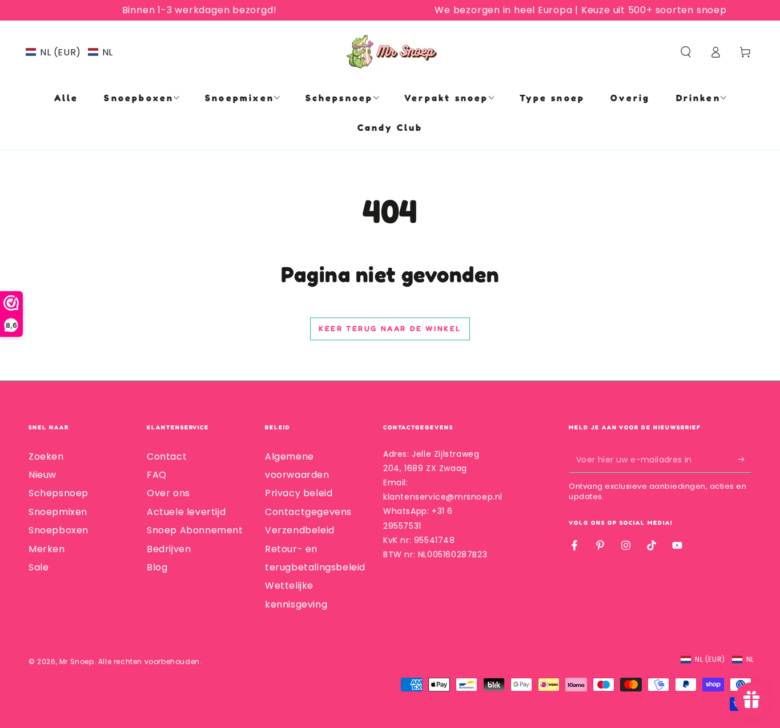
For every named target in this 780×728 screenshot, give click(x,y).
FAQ (157, 474)
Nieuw (43, 474)
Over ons (168, 493)
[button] (69, 52)
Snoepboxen (59, 530)
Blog (157, 567)
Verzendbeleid (300, 530)
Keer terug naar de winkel (390, 328)
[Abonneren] (744, 459)
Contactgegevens (308, 511)
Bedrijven (169, 549)
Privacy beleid (298, 493)
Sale (39, 567)
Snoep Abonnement (195, 530)
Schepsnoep (59, 493)
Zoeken (46, 456)
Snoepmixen (58, 511)
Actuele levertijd (186, 511)
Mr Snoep (76, 661)
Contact (167, 456)
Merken (47, 549)
